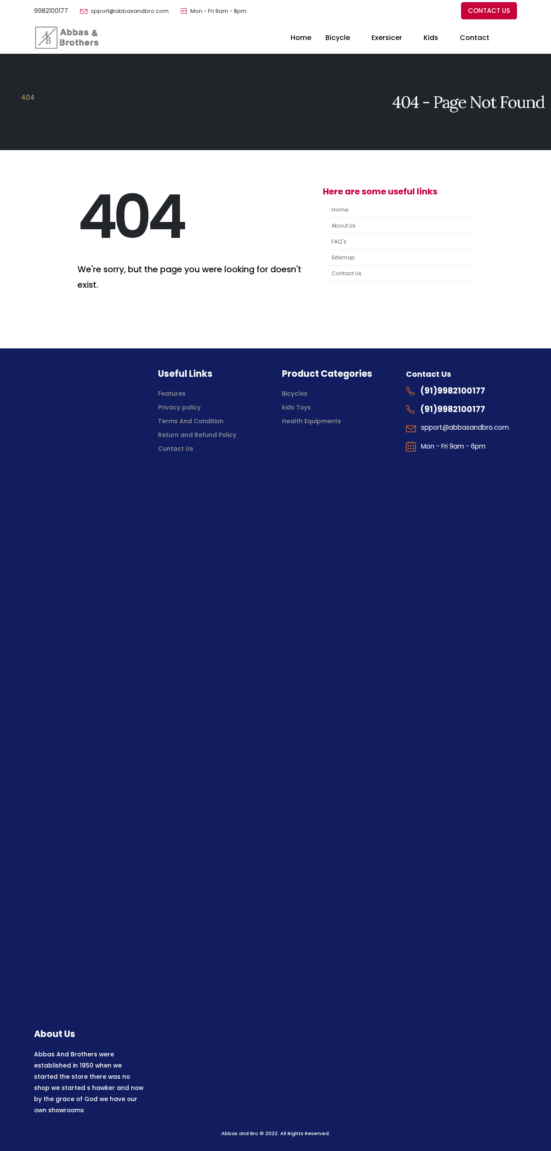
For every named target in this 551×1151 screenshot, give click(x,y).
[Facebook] (416, 11)
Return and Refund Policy (197, 435)
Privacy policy (179, 407)
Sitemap (343, 257)
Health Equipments (311, 421)
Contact (474, 38)
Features (172, 393)
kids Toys (296, 407)
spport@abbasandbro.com (130, 11)
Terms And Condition (191, 421)
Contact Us (346, 273)
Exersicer (386, 38)
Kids (431, 38)
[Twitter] (430, 11)
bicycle (337, 38)
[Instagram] (445, 11)
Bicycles (294, 393)
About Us (343, 225)
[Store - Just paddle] (66, 37)
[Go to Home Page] (9, 97)
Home (301, 38)
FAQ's (339, 241)
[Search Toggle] (513, 37)
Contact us (489, 10)
